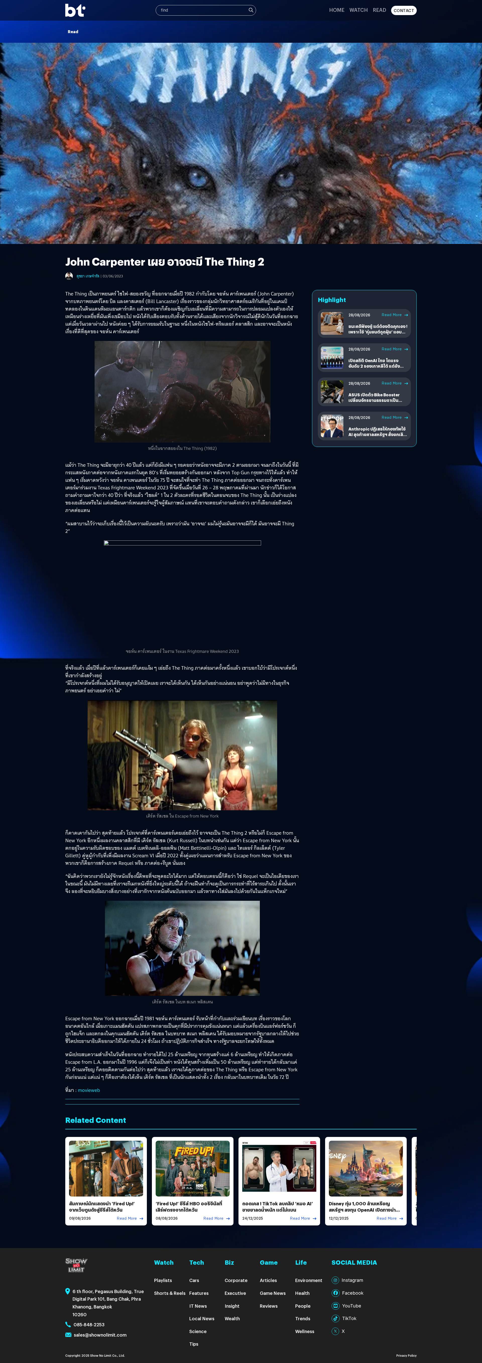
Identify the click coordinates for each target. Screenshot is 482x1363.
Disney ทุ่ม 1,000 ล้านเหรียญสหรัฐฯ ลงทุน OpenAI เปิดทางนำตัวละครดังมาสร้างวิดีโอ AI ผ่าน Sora (365, 1209)
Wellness (304, 1331)
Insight (232, 1306)
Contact (404, 10)
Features (199, 1293)
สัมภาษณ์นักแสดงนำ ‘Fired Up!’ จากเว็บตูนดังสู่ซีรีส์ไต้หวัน (102, 1206)
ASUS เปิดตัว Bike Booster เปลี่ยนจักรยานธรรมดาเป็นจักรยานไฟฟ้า (374, 400)
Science (198, 1331)
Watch (358, 9)
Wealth (232, 1318)
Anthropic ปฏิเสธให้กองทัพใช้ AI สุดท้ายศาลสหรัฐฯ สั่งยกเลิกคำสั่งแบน (377, 434)
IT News (198, 1306)
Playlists (163, 1280)
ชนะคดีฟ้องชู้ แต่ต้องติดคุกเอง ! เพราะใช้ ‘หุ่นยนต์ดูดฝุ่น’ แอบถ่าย (377, 331)
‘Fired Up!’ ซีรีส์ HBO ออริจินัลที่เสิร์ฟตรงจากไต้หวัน (189, 1206)
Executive (235, 1293)
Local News (201, 1318)
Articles (268, 1280)
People (303, 1306)
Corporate (236, 1280)
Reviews (269, 1306)
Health (302, 1293)
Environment (308, 1280)
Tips (193, 1344)
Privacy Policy (406, 1355)
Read (379, 9)
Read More (392, 315)
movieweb (89, 1090)
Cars (194, 1280)
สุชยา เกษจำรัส (88, 276)
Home (336, 9)
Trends (302, 1318)
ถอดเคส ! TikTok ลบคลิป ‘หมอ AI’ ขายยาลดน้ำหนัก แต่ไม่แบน (277, 1206)
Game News (273, 1293)
